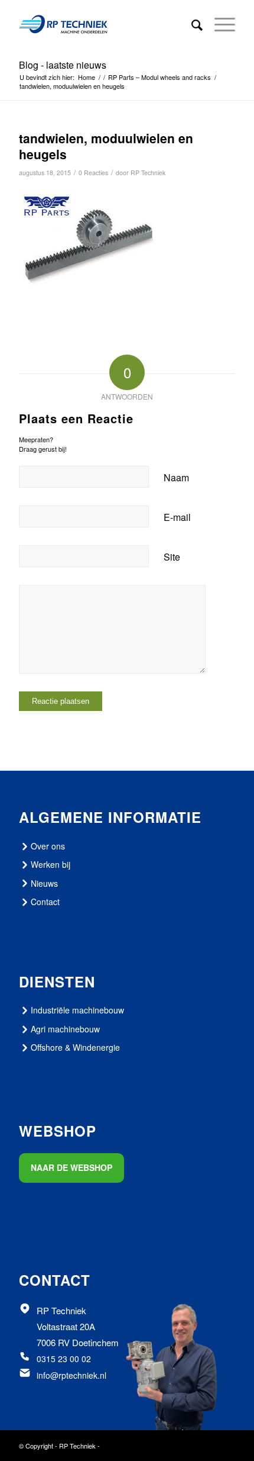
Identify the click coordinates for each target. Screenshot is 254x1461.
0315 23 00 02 (64, 1359)
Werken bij (50, 864)
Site (172, 557)
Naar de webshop (71, 1167)
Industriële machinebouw (77, 1010)
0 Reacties (93, 172)
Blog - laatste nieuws (62, 65)
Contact (45, 902)
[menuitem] (191, 24)
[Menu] (219, 24)
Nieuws (44, 883)
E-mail (177, 517)
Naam (176, 477)
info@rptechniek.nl (71, 1375)
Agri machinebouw (65, 1029)
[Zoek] (191, 24)
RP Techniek (148, 172)
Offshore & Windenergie (75, 1047)
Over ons (48, 846)
